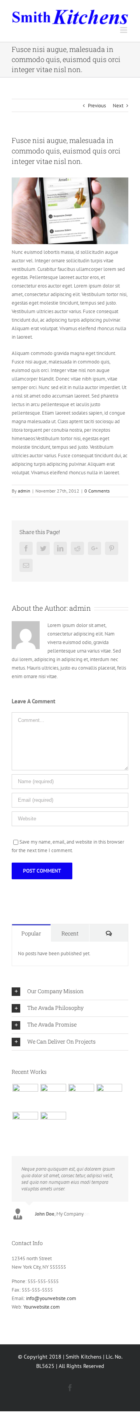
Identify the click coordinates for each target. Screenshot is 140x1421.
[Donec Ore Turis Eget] (25, 1097)
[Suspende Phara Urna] (53, 1125)
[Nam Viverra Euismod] (109, 1097)
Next (118, 105)
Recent (70, 933)
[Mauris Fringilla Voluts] (53, 1097)
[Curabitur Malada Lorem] (25, 1125)
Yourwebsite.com (41, 1307)
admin (24, 491)
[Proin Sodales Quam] (81, 1097)
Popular (31, 933)
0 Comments (97, 491)
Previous (97, 105)
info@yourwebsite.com (51, 1298)
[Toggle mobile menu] (124, 30)
